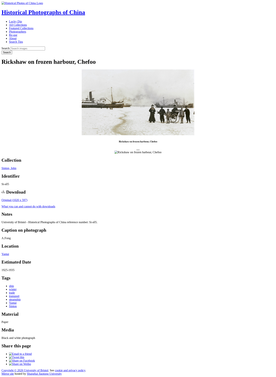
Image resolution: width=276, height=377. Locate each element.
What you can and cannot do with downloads (28, 206)
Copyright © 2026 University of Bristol (25, 370)
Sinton (13, 306)
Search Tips (16, 41)
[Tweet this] (16, 357)
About (13, 38)
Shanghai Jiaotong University (44, 373)
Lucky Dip (15, 21)
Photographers (17, 31)
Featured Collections (21, 28)
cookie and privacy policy (70, 370)
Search (6, 48)
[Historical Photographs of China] (22, 3)
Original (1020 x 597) (14, 200)
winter (13, 289)
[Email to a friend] (20, 353)
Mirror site (8, 373)
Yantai (5, 254)
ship (11, 286)
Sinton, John (9, 168)
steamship (15, 299)
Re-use (13, 35)
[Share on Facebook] (22, 360)
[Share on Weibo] (20, 364)
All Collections (18, 24)
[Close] (138, 149)
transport (14, 296)
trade (12, 292)
